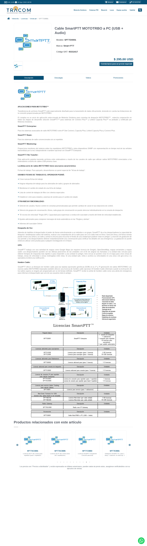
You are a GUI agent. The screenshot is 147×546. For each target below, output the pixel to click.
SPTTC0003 (60, 451)
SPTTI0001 (114, 451)
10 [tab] (86, 462)
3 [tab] (64, 462)
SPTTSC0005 (32, 451)
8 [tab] (80, 462)
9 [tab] (83, 462)
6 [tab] (73, 462)
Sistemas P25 (93, 10)
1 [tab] (57, 462)
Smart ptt (33, 19)
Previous (17, 445)
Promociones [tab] (118, 78)
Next (130, 445)
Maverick (104, 10)
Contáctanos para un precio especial (116, 64)
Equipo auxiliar (122, 10)
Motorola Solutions (80, 10)
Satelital (132, 10)
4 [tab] (67, 462)
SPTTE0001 (87, 451)
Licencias (24, 19)
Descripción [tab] (28, 78)
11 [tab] (90, 462)
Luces (112, 10)
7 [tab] (77, 462)
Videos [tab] (88, 78)
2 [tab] (61, 462)
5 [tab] (70, 462)
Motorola (15, 19)
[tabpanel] (32, 445)
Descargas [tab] (58, 78)
